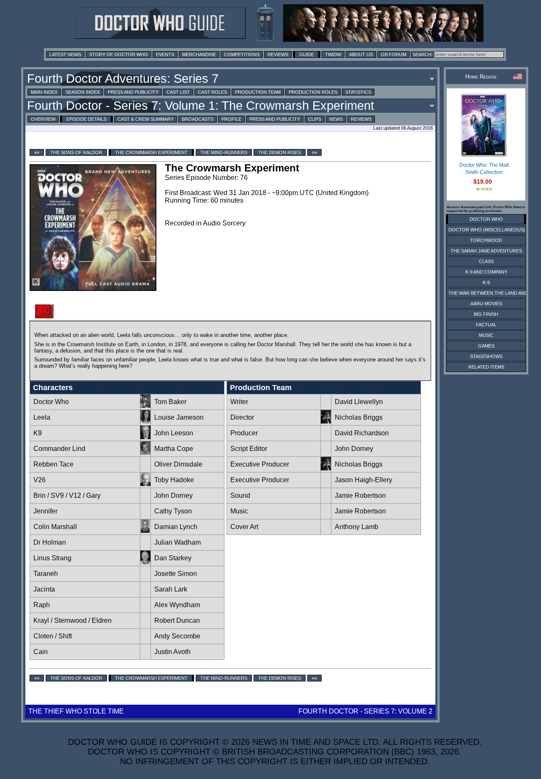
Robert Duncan (177, 620)
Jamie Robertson (360, 495)
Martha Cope (173, 448)
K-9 (486, 282)
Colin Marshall (55, 526)
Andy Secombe (177, 636)
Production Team (258, 92)
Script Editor (248, 448)
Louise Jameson (179, 417)
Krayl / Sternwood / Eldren (72, 620)
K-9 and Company (486, 271)
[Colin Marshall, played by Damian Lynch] (145, 530)
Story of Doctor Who (118, 54)
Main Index (44, 92)
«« (36, 152)
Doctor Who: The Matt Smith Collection (484, 169)
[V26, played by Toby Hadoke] (145, 483)
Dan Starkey (172, 558)
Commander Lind (59, 448)
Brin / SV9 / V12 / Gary (67, 495)
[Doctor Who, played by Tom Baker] (145, 405)
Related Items (486, 366)
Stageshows (486, 356)
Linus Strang (52, 558)
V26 (39, 479)
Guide (306, 54)
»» (314, 152)
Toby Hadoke (174, 479)
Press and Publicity (133, 92)
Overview (43, 119)
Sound (240, 495)
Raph (41, 604)
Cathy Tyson (173, 511)
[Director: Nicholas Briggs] (326, 421)
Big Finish (486, 314)
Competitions (242, 54)
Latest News (65, 54)
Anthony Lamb (356, 526)
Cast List (178, 92)
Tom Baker (170, 401)
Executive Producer (260, 464)
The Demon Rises (279, 152)
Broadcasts (197, 119)
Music (239, 511)
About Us (361, 54)
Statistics (358, 92)
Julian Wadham (177, 542)
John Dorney (173, 495)
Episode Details (86, 119)
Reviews (278, 54)
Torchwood (486, 240)
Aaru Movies (486, 303)
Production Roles (313, 92)
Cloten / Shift (52, 636)
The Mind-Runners (223, 152)
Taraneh (45, 573)
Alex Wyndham (177, 604)
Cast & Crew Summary (145, 119)
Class (486, 261)
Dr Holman (49, 542)
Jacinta (44, 589)
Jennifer (45, 511)
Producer (244, 433)
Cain (40, 651)
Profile (231, 119)
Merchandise (199, 54)
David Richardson (362, 433)
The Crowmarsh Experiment (151, 152)
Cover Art (244, 526)
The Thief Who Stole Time (76, 711)
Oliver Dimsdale (178, 464)
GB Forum (393, 54)
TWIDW (333, 54)
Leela (41, 417)
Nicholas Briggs (359, 417)
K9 (37, 433)
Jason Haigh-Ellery (363, 479)
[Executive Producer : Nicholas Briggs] (326, 468)
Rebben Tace (53, 464)
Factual (486, 324)
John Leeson (173, 433)
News (336, 119)
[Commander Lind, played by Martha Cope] (145, 452)
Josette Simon (175, 573)
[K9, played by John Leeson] (145, 436)
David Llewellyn (359, 401)
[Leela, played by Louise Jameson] (145, 421)
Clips (314, 119)
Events (165, 54)
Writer (239, 401)
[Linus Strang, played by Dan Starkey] (145, 561)
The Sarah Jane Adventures (486, 250)
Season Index (83, 92)
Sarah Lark (170, 589)
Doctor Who (51, 401)
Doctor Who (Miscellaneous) (486, 229)
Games (486, 345)
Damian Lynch (175, 526)
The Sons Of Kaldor (76, 152)
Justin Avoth (172, 651)
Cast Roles (212, 92)
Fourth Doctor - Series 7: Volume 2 (365, 711)
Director (242, 417)
